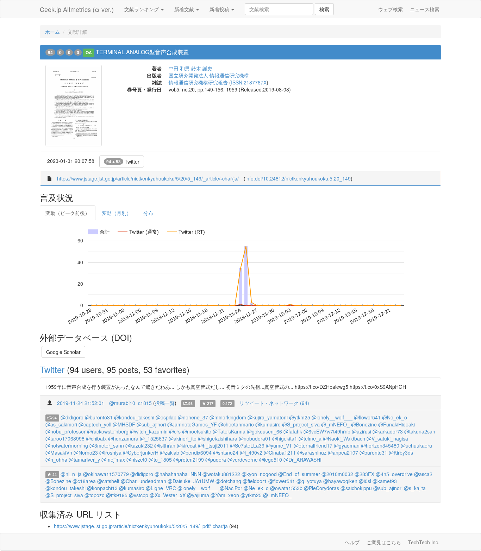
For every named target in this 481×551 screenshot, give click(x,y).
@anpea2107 (343, 452)
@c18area (84, 480)
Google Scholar (63, 351)
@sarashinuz (311, 452)
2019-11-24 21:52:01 (80, 402)
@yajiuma (198, 495)
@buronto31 (99, 417)
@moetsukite (196, 431)
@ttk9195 (116, 495)
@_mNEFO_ (335, 424)
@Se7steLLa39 (247, 445)
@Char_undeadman (143, 480)
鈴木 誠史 (201, 68)
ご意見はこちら (384, 542)
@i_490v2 (251, 452)
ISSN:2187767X (249, 82)
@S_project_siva (301, 424)
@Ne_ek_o (394, 417)
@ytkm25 (299, 417)
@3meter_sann (106, 445)
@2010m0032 (337, 473)
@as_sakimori (61, 424)
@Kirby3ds (401, 452)
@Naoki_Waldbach (344, 438)
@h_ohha (56, 459)
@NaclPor (231, 488)
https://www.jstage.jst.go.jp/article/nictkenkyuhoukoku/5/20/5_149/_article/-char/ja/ (148, 178)
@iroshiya (110, 452)
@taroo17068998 (65, 438)
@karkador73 (388, 431)
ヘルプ (352, 542)
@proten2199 (188, 459)
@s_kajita (415, 488)
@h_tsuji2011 (213, 445)
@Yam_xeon (225, 495)
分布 (148, 212)
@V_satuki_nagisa (387, 438)
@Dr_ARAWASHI (302, 459)
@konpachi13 (102, 488)
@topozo (95, 495)
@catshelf (108, 480)
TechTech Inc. (423, 542)
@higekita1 (284, 438)
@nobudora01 (255, 438)
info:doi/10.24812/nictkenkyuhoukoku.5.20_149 (298, 178)
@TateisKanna (229, 431)
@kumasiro (268, 424)
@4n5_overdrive (394, 473)
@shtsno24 (225, 452)
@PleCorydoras (321, 488)
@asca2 (423, 473)
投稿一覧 (165, 402)
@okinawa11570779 (106, 473)
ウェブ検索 (390, 9)
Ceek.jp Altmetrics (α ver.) (77, 9)
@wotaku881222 (221, 473)
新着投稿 (220, 9)
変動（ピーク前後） (67, 212)
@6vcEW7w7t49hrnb (327, 431)
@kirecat (186, 445)
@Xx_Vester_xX (168, 495)
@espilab (166, 417)
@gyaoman (347, 445)
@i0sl (365, 480)
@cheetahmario (236, 424)
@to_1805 (160, 459)
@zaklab (169, 452)
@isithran (164, 445)
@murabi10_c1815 (130, 402)
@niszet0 (136, 459)
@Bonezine (364, 424)
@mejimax (113, 459)
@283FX (364, 473)
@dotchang (228, 480)
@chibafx (96, 438)
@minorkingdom (228, 417)
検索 (324, 9)
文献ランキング (142, 9)
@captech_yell (95, 424)
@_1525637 (153, 438)
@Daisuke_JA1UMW (191, 480)
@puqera (215, 459)
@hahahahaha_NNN (178, 473)
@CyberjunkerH (140, 452)
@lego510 (270, 459)
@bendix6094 (196, 452)
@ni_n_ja (71, 473)
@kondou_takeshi (134, 417)
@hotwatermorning (66, 445)
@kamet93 (385, 480)
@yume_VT (279, 445)
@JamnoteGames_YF (192, 424)
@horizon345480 (380, 445)
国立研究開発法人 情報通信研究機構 (209, 75)
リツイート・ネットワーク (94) (274, 402)
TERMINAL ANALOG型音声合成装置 (142, 52)
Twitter (122, 161)
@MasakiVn (58, 452)
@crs (175, 431)
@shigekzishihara (217, 438)
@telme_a (310, 438)
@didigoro (72, 417)
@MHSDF (124, 424)
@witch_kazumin (149, 431)
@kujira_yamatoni (268, 417)
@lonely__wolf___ (332, 417)
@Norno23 (86, 452)
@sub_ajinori (151, 424)
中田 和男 (179, 68)
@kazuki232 (139, 445)
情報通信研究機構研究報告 (198, 82)
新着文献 (184, 9)
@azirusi (361, 431)
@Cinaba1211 (280, 452)
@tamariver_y (84, 459)
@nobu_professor (65, 431)
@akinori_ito (182, 438)
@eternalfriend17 (313, 445)
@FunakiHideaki (396, 424)
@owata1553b (286, 488)
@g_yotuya (309, 480)
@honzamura (123, 438)
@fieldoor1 (255, 480)
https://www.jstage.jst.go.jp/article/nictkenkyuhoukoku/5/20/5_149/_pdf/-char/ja (141, 526)
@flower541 (367, 417)
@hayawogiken (340, 480)
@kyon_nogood (259, 473)
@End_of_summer (299, 473)
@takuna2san (419, 431)
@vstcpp (138, 495)
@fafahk (292, 431)
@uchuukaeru (416, 445)
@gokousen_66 (264, 431)
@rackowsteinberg (108, 431)
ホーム (52, 31)
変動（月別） (116, 212)
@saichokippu (356, 488)
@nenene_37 (193, 417)
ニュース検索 (424, 9)
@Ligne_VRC (161, 488)
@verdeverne (242, 459)
